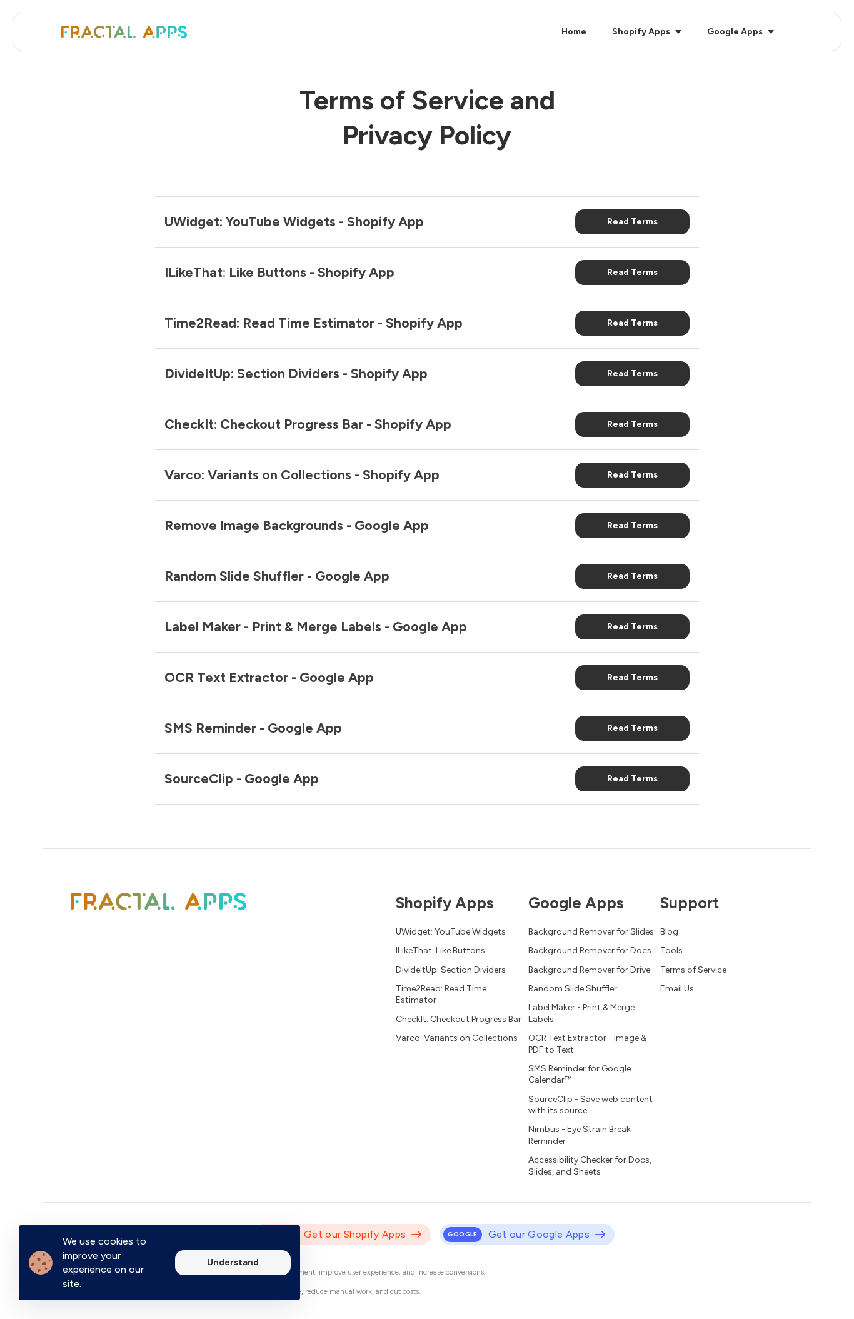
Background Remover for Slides (591, 931)
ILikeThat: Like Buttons (440, 950)
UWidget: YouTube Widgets (451, 931)
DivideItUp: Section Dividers (451, 970)
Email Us (677, 988)
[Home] (127, 32)
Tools (671, 950)
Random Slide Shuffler (572, 988)
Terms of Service (693, 970)
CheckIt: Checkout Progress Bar (458, 1019)
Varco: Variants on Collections (457, 1038)
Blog (669, 931)
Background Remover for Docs (589, 950)
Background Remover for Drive (589, 970)
